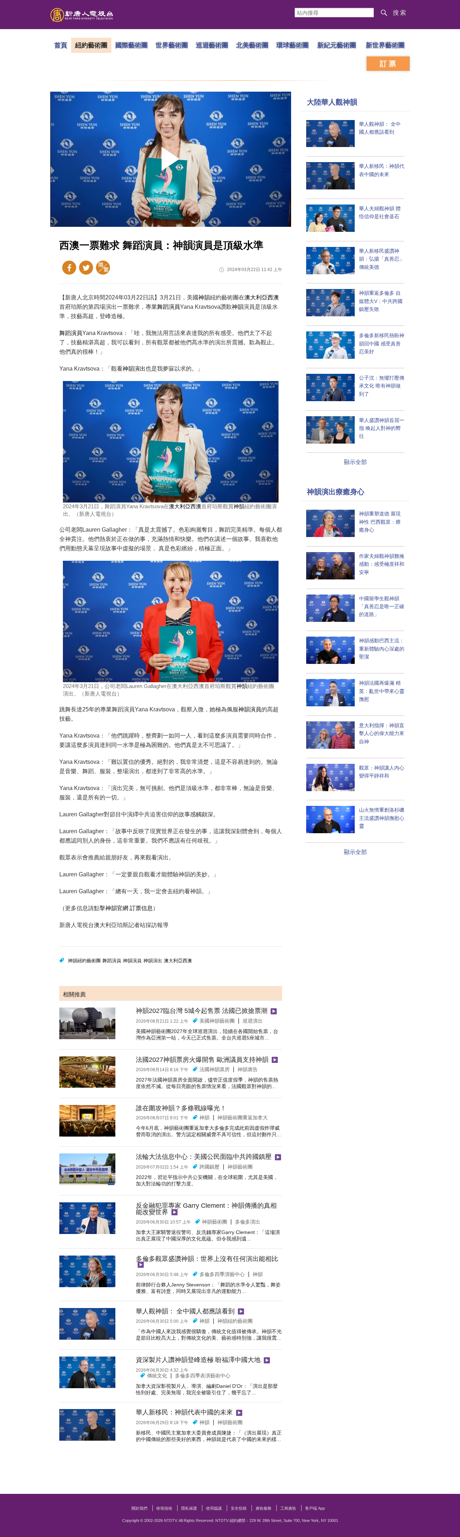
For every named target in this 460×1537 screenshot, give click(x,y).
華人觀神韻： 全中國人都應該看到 (185, 1311)
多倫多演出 (247, 1222)
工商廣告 (288, 1508)
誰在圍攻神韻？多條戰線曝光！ (181, 1108)
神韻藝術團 (240, 1167)
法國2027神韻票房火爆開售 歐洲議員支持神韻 (202, 1059)
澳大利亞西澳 (261, 297)
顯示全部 (355, 462)
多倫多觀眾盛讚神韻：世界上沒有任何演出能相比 (207, 1258)
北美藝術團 (252, 45)
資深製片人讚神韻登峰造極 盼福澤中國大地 (198, 1359)
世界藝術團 (172, 45)
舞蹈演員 (168, 307)
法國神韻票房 (214, 1069)
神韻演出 (134, 369)
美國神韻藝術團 (217, 1021)
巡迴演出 (253, 1021)
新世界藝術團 (385, 45)
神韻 (204, 297)
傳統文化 (157, 1375)
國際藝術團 (131, 45)
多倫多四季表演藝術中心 (202, 1375)
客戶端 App (315, 1508)
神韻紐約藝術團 (84, 960)
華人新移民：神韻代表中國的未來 (184, 1412)
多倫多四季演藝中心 (222, 1274)
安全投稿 (239, 1508)
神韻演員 (249, 709)
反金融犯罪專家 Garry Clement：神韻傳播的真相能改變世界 (206, 1209)
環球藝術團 (292, 45)
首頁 (60, 45)
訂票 (389, 64)
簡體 (103, 268)
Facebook (69, 268)
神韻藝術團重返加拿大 (242, 1117)
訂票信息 (141, 908)
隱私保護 (189, 1508)
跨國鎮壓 (209, 1167)
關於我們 (139, 1508)
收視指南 (164, 1508)
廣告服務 (263, 1508)
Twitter (86, 268)
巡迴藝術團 (212, 45)
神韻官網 (116, 908)
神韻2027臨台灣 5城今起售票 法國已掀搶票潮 (201, 1010)
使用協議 (214, 1508)
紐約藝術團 (91, 45)
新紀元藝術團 (336, 45)
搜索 (400, 12)
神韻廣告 (248, 1069)
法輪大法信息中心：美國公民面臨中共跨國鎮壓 (204, 1156)
